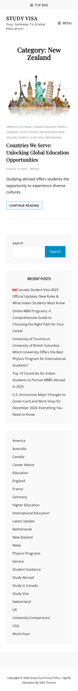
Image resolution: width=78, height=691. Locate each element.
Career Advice (23, 465)
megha (34, 169)
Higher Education (26, 505)
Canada (38, 127)
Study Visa (22, 18)
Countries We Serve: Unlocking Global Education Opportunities (37, 152)
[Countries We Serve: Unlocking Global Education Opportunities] (39, 95)
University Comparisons (31, 617)
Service (23, 137)
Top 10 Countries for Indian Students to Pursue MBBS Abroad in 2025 (38, 380)
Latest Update (29, 132)
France (62, 127)
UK (14, 609)
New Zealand (22, 537)
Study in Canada (25, 585)
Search (17, 243)
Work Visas (21, 634)
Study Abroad (23, 577)
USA (15, 626)
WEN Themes (47, 682)
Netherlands (49, 132)
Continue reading (25, 206)
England (50, 127)
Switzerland (53, 137)
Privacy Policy (51, 678)
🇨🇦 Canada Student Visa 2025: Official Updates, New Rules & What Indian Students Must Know (38, 296)
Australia (24, 127)
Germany (12, 132)
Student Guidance (26, 569)
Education (20, 473)
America (11, 127)
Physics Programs (26, 553)
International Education (31, 513)
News (16, 545)
